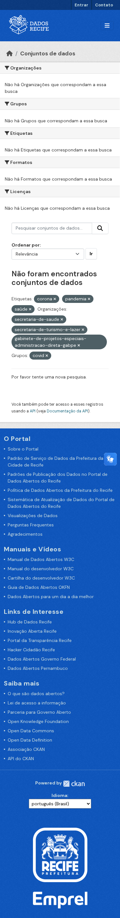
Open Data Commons (31, 731)
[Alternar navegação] (107, 25)
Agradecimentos (25, 534)
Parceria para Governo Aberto (39, 712)
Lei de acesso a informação (37, 703)
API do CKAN (21, 758)
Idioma (59, 795)
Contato (104, 5)
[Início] (9, 53)
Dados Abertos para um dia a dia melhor (51, 596)
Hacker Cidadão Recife (31, 650)
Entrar (81, 5)
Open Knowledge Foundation (38, 721)
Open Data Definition (30, 740)
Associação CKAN (26, 749)
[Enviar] (100, 228)
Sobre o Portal (23, 449)
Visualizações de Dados (33, 515)
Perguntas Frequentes (31, 525)
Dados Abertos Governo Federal (42, 659)
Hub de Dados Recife (30, 622)
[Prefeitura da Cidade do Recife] (60, 854)
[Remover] (54, 299)
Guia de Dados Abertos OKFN (39, 587)
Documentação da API (67, 411)
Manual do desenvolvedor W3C (41, 569)
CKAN (74, 783)
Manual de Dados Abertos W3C (41, 559)
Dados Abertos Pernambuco (38, 668)
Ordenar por (26, 245)
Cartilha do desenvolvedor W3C (41, 578)
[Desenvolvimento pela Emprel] (60, 900)
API (33, 411)
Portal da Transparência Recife (40, 640)
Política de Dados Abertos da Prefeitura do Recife (60, 490)
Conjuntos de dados (47, 53)
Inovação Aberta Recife (32, 631)
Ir (91, 253)
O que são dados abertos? (36, 693)
